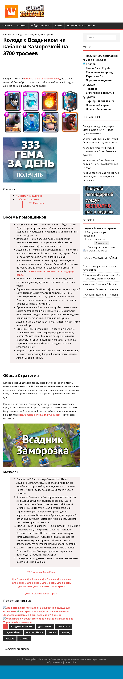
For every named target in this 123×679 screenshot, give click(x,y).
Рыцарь (10, 638)
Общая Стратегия (27, 199)
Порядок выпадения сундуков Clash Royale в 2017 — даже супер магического (99, 130)
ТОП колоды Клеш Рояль (41, 572)
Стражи (24, 638)
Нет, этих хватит (96, 239)
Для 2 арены (34, 579)
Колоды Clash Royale (26, 34)
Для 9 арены (25, 586)
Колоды (21, 25)
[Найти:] (101, 37)
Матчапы (36, 203)
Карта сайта (70, 662)
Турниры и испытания (100, 101)
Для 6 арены (34, 582)
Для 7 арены (49, 582)
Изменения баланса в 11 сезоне (100, 294)
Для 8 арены (46, 34)
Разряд (66, 632)
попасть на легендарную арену (41, 78)
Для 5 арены (19, 582)
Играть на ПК (94, 76)
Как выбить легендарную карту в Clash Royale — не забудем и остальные (101, 176)
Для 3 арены (49, 579)
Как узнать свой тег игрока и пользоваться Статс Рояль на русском (99, 151)
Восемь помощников (29, 195)
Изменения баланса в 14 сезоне (100, 284)
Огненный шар (34, 632)
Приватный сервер (98, 105)
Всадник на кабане (21, 626)
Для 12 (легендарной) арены (41, 593)
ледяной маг (13, 632)
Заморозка (63, 626)
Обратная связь (54, 662)
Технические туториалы (81, 25)
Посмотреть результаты (101, 247)
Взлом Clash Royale (98, 68)
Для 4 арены (64, 579)
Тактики (91, 89)
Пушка (52, 632)
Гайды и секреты (40, 25)
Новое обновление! (98, 109)
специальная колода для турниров (39, 414)
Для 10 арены (41, 586)
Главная (7, 25)
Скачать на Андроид (99, 72)
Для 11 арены (57, 586)
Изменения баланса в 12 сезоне (100, 289)
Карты (58, 25)
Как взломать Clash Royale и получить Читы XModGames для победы (100, 164)
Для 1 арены (19, 579)
